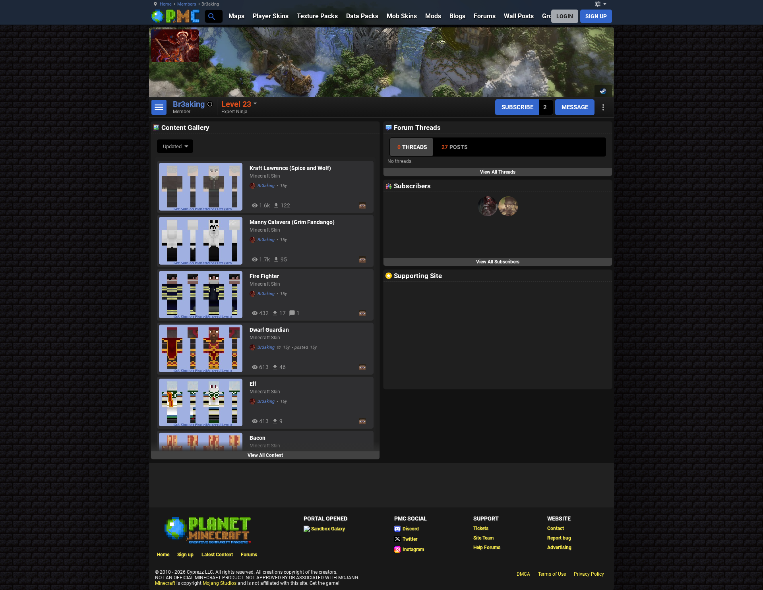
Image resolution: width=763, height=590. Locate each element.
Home (166, 4)
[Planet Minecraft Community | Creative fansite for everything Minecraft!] (207, 529)
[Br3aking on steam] (603, 91)
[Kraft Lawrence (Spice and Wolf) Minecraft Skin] (202, 187)
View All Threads (497, 172)
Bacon (257, 438)
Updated (172, 146)
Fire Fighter (264, 276)
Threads (412, 147)
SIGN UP (596, 16)
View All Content (265, 455)
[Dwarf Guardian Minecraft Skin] (202, 348)
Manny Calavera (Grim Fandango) (292, 222)
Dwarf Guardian (269, 330)
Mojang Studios (219, 583)
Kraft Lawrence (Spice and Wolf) (290, 168)
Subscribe (517, 107)
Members (186, 4)
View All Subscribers (497, 262)
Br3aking (266, 185)
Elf (253, 384)
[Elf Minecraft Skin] (202, 402)
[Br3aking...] (211, 16)
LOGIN (564, 16)
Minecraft (165, 583)
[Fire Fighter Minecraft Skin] (202, 295)
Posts (455, 147)
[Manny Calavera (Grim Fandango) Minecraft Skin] (202, 241)
